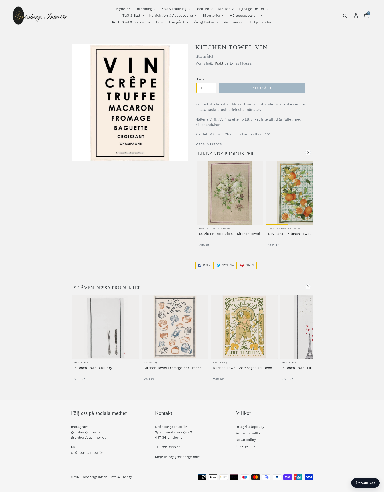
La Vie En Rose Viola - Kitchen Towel (229, 234)
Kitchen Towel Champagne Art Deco (242, 368)
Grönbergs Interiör (95, 477)
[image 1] (230, 193)
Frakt (219, 63)
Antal (201, 79)
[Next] (308, 152)
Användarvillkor (249, 433)
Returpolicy (246, 440)
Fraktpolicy (245, 446)
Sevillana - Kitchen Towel (289, 234)
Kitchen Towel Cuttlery (93, 368)
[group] (230, 206)
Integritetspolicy (250, 427)
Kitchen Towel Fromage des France (172, 368)
